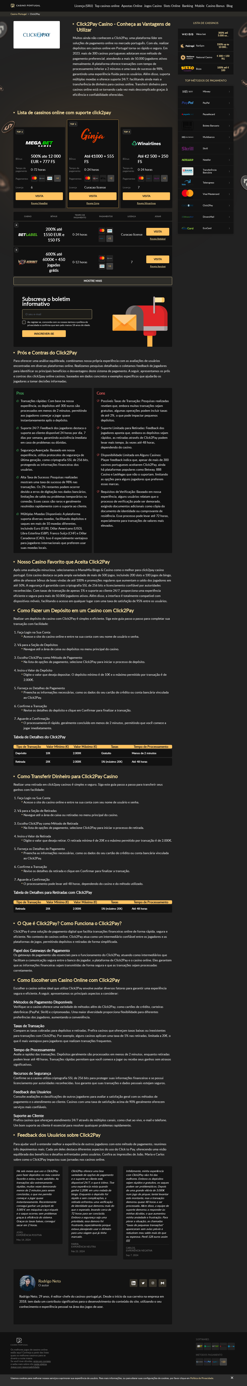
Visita (93, 196)
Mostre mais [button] (93, 280)
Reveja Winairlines (146, 203)
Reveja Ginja (92, 203)
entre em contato (42, 1361)
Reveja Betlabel (158, 239)
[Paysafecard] (215, 1362)
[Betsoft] (199, 1346)
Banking (187, 6)
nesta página (40, 1364)
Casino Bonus (215, 6)
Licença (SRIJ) (83, 6)
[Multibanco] (199, 1362)
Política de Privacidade (201, 1378)
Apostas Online (131, 6)
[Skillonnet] (231, 1346)
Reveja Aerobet (158, 266)
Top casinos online (107, 6)
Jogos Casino (153, 6)
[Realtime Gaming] (223, 1346)
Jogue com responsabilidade (25, 1367)
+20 (223, 1362)
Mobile (199, 6)
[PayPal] (207, 1362)
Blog (230, 6)
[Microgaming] (207, 1346)
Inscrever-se (44, 333)
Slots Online (172, 6)
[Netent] (215, 1346)
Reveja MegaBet (39, 203)
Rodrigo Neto (49, 1281)
